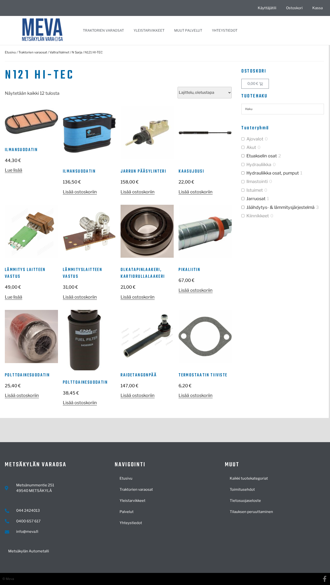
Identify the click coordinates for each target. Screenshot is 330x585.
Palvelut (127, 512)
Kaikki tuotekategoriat (249, 478)
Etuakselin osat (261, 155)
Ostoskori (294, 8)
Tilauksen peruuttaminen (251, 512)
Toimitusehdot (242, 489)
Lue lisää (13, 170)
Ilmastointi (257, 181)
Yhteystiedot (224, 30)
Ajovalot (254, 138)
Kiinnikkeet (257, 215)
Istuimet (254, 190)
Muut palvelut (188, 30)
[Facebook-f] (325, 579)
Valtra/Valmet (59, 52)
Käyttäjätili (267, 8)
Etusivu (10, 52)
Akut (251, 147)
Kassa (317, 8)
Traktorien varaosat (103, 30)
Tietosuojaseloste (245, 500)
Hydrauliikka (258, 164)
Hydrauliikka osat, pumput (272, 173)
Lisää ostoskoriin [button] (80, 191)
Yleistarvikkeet (149, 30)
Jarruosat (255, 198)
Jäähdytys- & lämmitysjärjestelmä (280, 207)
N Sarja (77, 52)
